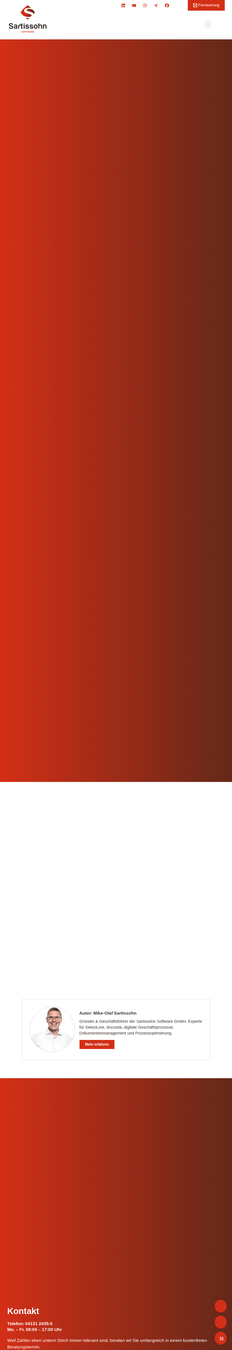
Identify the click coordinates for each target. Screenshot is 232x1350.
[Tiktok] (177, 5)
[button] (208, 24)
